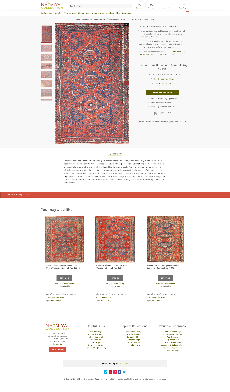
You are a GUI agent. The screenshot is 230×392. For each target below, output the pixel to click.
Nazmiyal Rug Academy (96, 348)
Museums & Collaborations (172, 345)
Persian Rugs (134, 345)
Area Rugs (96, 342)
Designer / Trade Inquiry (64, 283)
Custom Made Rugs (172, 331)
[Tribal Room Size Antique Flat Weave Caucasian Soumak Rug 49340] (165, 239)
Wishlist (162, 8)
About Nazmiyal (96, 337)
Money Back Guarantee (172, 334)
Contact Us (140, 8)
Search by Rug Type (172, 342)
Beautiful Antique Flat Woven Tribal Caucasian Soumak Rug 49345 (111, 266)
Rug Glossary (172, 337)
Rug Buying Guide (95, 334)
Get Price (64, 278)
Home (78, 19)
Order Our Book (172, 350)
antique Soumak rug (134, 164)
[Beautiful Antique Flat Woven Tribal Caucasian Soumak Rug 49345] (115, 239)
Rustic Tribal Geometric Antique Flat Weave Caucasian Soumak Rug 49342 (63, 266)
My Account (151, 8)
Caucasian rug (115, 164)
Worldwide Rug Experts (172, 348)
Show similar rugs (162, 92)
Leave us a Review (96, 345)
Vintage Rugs (144, 54)
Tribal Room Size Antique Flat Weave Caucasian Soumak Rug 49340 (163, 266)
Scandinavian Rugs (134, 331)
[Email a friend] (162, 113)
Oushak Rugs (134, 340)
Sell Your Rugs (96, 331)
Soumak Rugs (113, 19)
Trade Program (184, 8)
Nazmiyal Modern (134, 334)
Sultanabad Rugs (134, 337)
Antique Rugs (87, 19)
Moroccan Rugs (134, 342)
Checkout (172, 8)
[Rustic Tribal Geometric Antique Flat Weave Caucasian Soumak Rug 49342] (64, 239)
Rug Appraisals (172, 340)
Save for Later (169, 113)
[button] (126, 83)
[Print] (155, 113)
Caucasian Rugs (100, 19)
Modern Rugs (160, 54)
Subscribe (124, 363)
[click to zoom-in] (92, 83)
